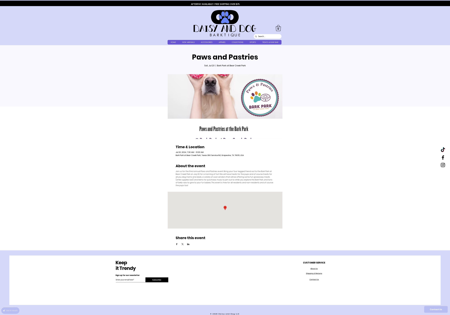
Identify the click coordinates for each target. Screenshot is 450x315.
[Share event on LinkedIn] (188, 244)
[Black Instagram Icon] (443, 165)
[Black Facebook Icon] (443, 157)
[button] (278, 28)
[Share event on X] (182, 244)
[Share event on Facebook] (177, 244)
